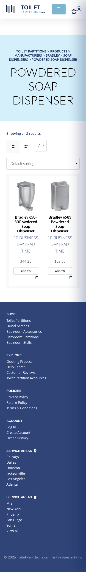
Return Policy (16, 402)
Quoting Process (19, 361)
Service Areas (19, 451)
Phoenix (12, 514)
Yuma (10, 525)
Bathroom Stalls (19, 342)
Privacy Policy (17, 397)
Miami (11, 503)
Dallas (11, 462)
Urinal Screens (17, 326)
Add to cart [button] (26, 272)
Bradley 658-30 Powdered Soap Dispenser (25, 224)
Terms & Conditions (21, 408)
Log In (11, 427)
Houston (13, 467)
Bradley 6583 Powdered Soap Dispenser (60, 224)
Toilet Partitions (25, 9)
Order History (17, 438)
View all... (13, 530)
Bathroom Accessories (24, 331)
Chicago (12, 456)
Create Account (18, 432)
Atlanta (12, 484)
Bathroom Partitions (22, 337)
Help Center (15, 367)
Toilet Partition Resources (26, 378)
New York (14, 508)
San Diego (14, 519)
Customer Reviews (21, 372)
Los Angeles (15, 478)
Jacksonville (15, 473)
